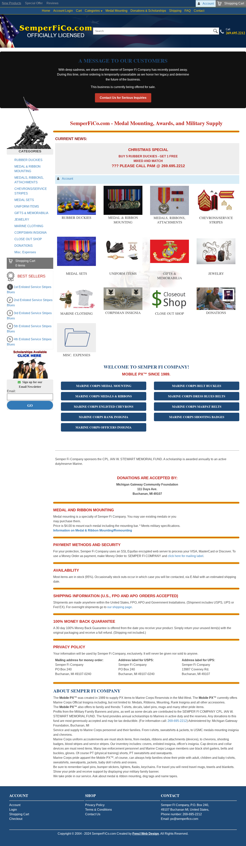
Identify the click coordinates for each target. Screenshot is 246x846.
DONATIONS (23, 245)
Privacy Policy (95, 805)
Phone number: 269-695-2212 (181, 814)
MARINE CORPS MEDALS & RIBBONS (103, 396)
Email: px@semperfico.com (179, 818)
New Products (11, 3)
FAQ (187, 10)
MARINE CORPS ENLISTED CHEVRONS (103, 406)
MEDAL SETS (24, 200)
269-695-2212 (177, 720)
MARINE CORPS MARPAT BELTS (196, 406)
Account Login (63, 10)
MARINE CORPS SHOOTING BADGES (196, 417)
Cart (79, 10)
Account (14, 805)
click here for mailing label (185, 556)
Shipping (175, 10)
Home (46, 10)
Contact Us (92, 814)
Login (13, 809)
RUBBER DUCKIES (28, 160)
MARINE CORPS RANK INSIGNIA (103, 417)
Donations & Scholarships (148, 10)
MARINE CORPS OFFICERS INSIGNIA (104, 427)
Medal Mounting (116, 10)
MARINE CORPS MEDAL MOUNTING (103, 386)
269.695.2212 (235, 32)
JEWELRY (21, 219)
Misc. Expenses (25, 252)
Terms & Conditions (98, 809)
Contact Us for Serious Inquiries (123, 97)
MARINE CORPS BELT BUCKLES (196, 386)
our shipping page (119, 607)
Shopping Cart (19, 814)
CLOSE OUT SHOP (28, 239)
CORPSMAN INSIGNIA (30, 232)
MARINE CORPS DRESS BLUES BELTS (196, 396)
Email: (11, 391)
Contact (199, 10)
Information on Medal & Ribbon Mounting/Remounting (92, 530)
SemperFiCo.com (104, 833)
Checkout (15, 818)
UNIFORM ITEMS (26, 206)
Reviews (52, 3)
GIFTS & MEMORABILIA (31, 213)
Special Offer (34, 3)
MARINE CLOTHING (28, 226)
